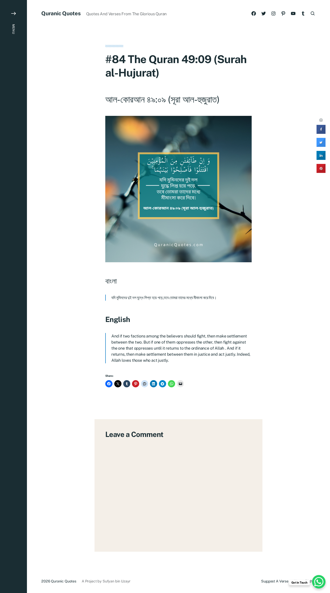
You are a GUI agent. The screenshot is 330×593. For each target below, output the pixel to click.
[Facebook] (254, 13)
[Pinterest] (283, 13)
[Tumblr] (303, 13)
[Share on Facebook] (321, 132)
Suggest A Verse (274, 581)
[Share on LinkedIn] (321, 158)
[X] (263, 13)
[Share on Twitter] (321, 145)
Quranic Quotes (61, 13)
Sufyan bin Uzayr (116, 581)
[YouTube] (293, 13)
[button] (13, 296)
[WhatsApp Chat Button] (319, 582)
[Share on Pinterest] (321, 171)
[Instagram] (273, 13)
